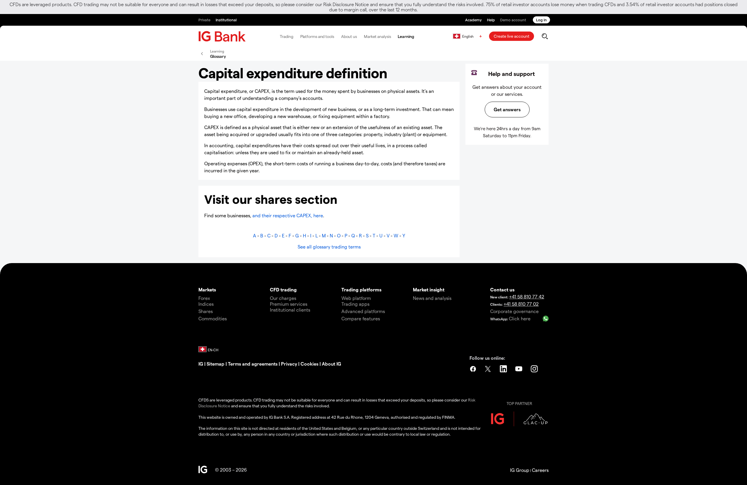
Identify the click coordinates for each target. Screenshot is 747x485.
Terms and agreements (252, 363)
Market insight (428, 289)
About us (349, 36)
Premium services (288, 304)
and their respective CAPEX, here (287, 215)
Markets (207, 289)
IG (200, 363)
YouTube (519, 368)
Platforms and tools (317, 36)
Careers (540, 470)
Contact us (502, 289)
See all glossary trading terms (329, 246)
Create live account (511, 36)
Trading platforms (361, 289)
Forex (204, 298)
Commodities (212, 318)
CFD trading (283, 289)
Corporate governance (514, 311)
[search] (545, 36)
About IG (331, 363)
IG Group (519, 470)
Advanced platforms (363, 311)
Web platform (356, 298)
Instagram (534, 368)
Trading (286, 36)
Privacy (289, 363)
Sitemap (215, 363)
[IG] (222, 36)
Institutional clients (290, 309)
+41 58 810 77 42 (526, 296)
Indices (206, 304)
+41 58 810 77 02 (521, 304)
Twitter (488, 368)
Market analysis (377, 36)
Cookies (309, 363)
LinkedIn (503, 368)
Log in (541, 20)
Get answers (507, 109)
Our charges (283, 298)
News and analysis (432, 298)
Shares (205, 311)
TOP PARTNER (519, 403)
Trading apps (355, 304)
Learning (406, 36)
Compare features (360, 318)
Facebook (473, 368)
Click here (519, 318)
